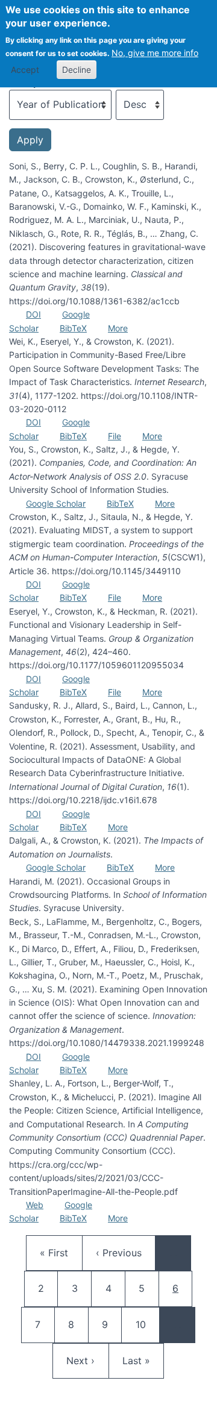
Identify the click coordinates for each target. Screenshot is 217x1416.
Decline (76, 69)
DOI (33, 314)
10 (146, 1324)
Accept (25, 69)
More (118, 328)
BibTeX (73, 328)
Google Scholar (56, 503)
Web (34, 1205)
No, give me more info (155, 53)
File (114, 436)
